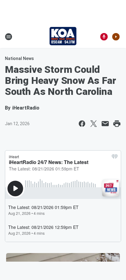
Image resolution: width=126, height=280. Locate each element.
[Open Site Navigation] (8, 36)
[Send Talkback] (104, 36)
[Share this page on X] (93, 123)
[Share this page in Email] (105, 123)
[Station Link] (63, 37)
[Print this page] (117, 123)
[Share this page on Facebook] (82, 123)
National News (19, 58)
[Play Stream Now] (116, 36)
